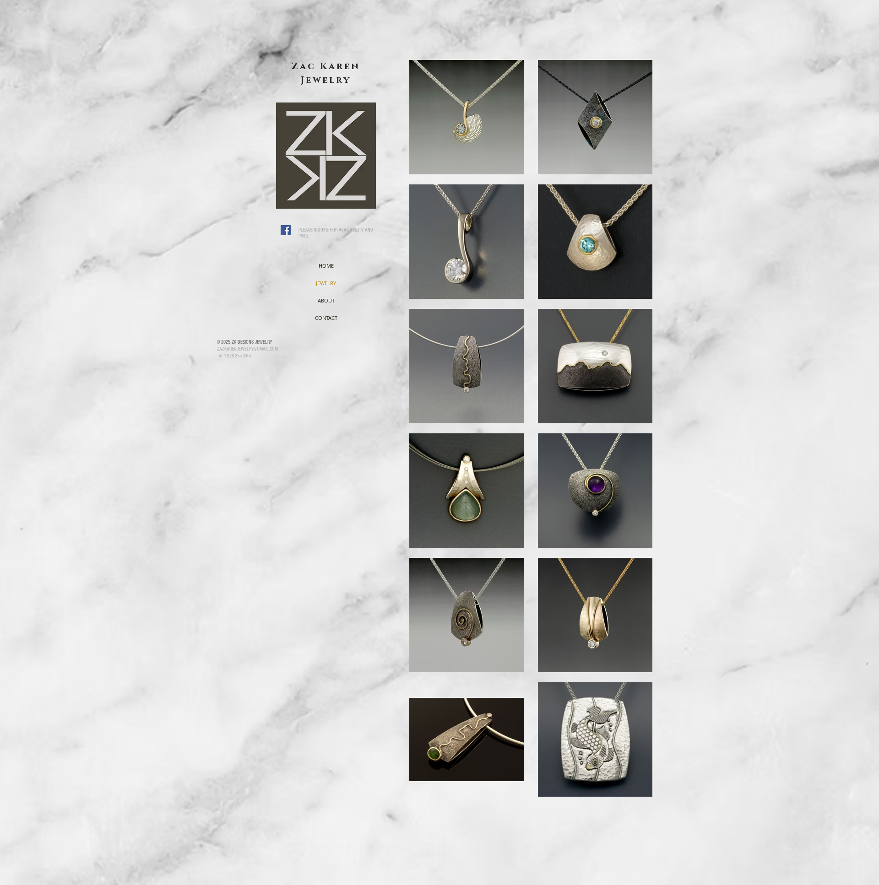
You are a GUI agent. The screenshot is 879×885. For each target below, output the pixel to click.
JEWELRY (326, 283)
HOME (326, 265)
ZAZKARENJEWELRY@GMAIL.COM (247, 349)
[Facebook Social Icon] (286, 230)
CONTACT (326, 317)
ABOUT (326, 300)
